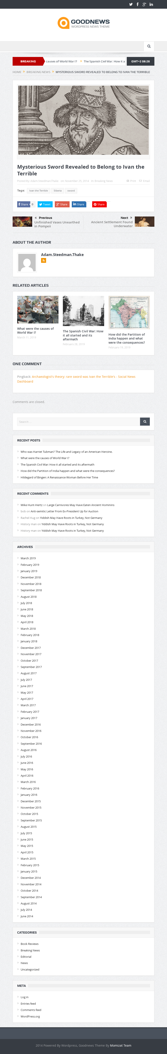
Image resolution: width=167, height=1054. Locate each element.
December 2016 (31, 724)
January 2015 (29, 871)
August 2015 (29, 827)
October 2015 (29, 814)
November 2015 (31, 807)
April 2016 (27, 776)
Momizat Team (120, 1045)
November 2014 (31, 884)
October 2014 (29, 890)
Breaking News (104, 181)
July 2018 (26, 603)
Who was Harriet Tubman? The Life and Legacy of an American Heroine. (66, 452)
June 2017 (27, 686)
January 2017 (29, 718)
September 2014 (31, 897)
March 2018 (28, 629)
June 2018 (27, 609)
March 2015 (28, 859)
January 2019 (29, 571)
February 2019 (30, 565)
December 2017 (31, 648)
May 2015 (27, 846)
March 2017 (28, 705)
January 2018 (29, 641)
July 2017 (26, 680)
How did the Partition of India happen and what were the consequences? (127, 338)
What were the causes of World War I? (35, 330)
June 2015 (27, 839)
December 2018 (31, 577)
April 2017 (27, 699)
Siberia (58, 190)
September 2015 (31, 820)
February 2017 (30, 712)
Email (146, 181)
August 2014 (29, 903)
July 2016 (26, 756)
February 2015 (30, 865)
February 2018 (30, 635)
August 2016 (29, 750)
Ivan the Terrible (38, 190)
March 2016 (28, 782)
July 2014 (26, 910)
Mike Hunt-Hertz (31, 505)
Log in (24, 997)
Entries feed (28, 1004)
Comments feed (31, 1010)
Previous (45, 218)
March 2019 (28, 558)
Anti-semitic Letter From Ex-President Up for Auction (64, 511)
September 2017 (31, 667)
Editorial (26, 957)
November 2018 (31, 584)
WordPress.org (30, 1016)
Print (133, 181)
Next (124, 218)
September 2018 (31, 590)
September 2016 (31, 744)
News (24, 963)
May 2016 (27, 769)
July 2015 (26, 833)
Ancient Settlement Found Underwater (112, 224)
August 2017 (29, 673)
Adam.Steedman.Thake (44, 181)
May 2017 (27, 692)
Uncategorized (30, 969)
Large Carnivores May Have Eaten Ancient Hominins (80, 505)
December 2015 (31, 801)
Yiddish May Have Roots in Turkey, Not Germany (71, 518)
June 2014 (27, 916)
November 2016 (31, 731)
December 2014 (31, 878)
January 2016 (29, 795)
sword (71, 190)
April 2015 (27, 852)
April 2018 (27, 622)
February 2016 (30, 788)
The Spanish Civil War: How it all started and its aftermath (104, 61)
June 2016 (27, 763)
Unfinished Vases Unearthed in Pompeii (57, 224)
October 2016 (29, 737)
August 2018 (29, 597)
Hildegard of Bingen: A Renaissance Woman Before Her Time (59, 477)
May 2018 (27, 616)
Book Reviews (29, 944)
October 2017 (29, 661)
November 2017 (31, 654)
